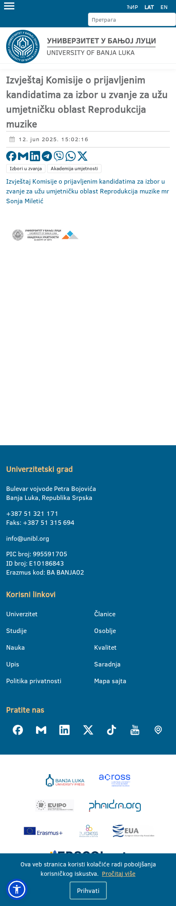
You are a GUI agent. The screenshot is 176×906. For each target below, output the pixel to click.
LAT (149, 7)
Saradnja (99, 664)
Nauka (11, 647)
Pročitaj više (118, 873)
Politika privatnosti (11, 680)
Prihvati (88, 890)
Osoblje (99, 630)
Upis (11, 664)
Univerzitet (11, 613)
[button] (16, 889)
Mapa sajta (99, 680)
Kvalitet (99, 647)
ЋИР (132, 7)
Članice (99, 613)
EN (163, 7)
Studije (11, 630)
